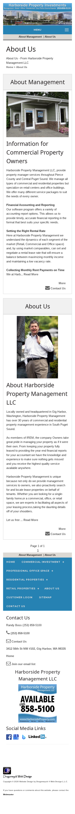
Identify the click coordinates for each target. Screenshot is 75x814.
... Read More (29, 274)
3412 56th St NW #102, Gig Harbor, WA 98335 (36, 648)
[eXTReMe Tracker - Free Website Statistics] (7, 772)
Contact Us (58, 288)
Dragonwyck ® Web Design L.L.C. (52, 781)
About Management (30, 36)
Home (10, 656)
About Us (50, 36)
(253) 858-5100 (20, 633)
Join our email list (23, 664)
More (62, 283)
